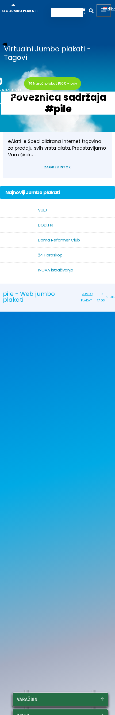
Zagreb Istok (57, 167)
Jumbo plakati (24, 95)
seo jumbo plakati (19, 11)
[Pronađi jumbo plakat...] (91, 11)
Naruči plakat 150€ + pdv (54, 83)
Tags (45, 95)
